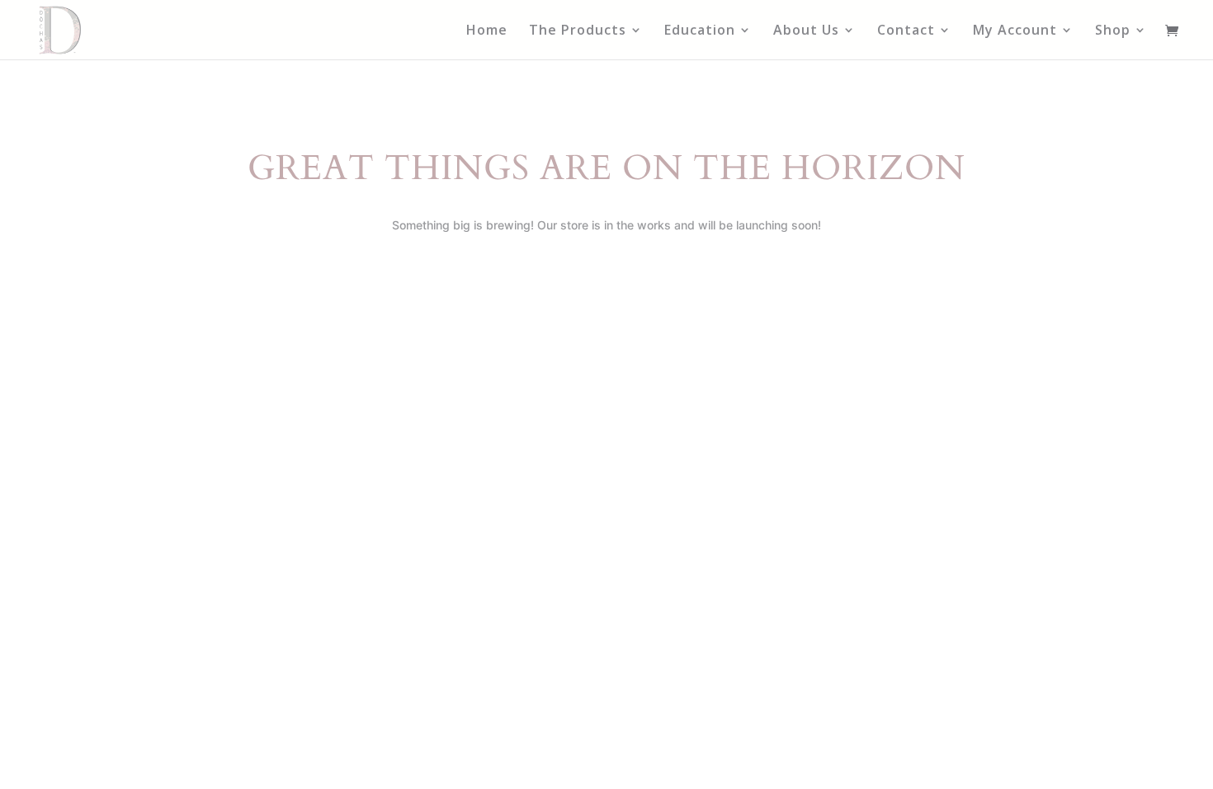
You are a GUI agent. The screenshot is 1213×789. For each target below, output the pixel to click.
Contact (906, 31)
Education (699, 31)
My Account (1015, 31)
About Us (806, 31)
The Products (577, 31)
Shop (1112, 31)
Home (486, 31)
